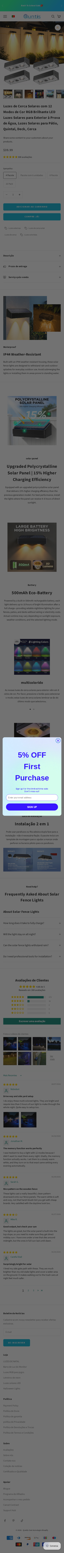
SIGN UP (32, 807)
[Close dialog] (58, 740)
